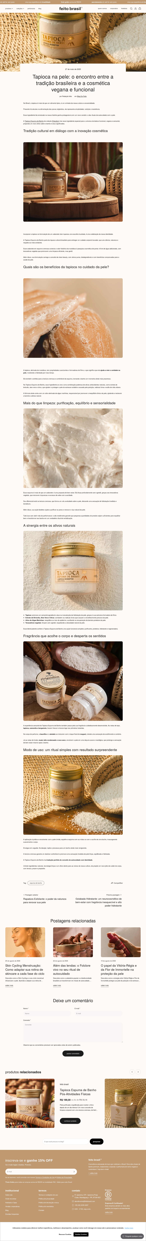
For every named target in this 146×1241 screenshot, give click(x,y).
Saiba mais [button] (129, 1228)
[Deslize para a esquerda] (132, 1071)
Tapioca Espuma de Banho (34, 121)
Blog (6, 1210)
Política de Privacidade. (64, 1177)
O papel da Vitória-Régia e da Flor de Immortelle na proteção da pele (119, 969)
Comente (27, 1020)
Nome (26, 1008)
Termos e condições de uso (48, 1195)
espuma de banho (36, 883)
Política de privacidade (46, 1199)
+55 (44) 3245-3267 (81, 1205)
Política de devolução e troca (49, 1203)
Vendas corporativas (12, 1206)
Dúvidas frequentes (12, 1214)
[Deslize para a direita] (138, 1071)
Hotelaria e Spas (11, 1203)
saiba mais (109, 1212)
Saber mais (9, 985)
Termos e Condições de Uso (45, 1177)
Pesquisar (96, 1141)
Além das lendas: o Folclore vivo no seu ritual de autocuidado (71, 969)
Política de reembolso (46, 1206)
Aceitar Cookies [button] (81, 1234)
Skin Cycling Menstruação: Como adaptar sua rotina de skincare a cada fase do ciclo (24, 969)
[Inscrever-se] (74, 1171)
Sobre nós (9, 1195)
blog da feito (82, 96)
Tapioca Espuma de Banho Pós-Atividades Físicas (78, 1092)
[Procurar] (131, 8)
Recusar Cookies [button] (65, 1234)
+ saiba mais (92, 1173)
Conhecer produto (70, 1121)
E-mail (77, 1008)
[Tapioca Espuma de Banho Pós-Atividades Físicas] (30, 1103)
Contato (41, 1210)
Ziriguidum (55, 121)
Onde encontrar (10, 1199)
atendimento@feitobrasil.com (85, 1201)
